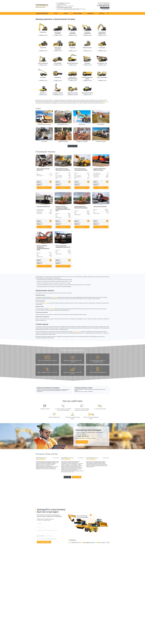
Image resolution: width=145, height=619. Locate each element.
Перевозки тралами (101, 141)
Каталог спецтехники (42, 13)
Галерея (65, 13)
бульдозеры (54, 297)
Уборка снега (82, 124)
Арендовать (44, 187)
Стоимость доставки (77, 331)
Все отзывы (67, 477)
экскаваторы (105, 101)
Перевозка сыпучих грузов (44, 124)
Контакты (101, 13)
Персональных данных (52, 538)
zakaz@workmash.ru (105, 9)
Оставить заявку (82, 442)
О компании (90, 13)
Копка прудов (101, 124)
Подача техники (77, 13)
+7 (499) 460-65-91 (103, 5)
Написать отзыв (76, 477)
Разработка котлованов (82, 141)
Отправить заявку (45, 542)
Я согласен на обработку (47, 538)
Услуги (56, 13)
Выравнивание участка (63, 124)
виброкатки (51, 308)
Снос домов (44, 141)
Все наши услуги (72, 146)
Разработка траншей (63, 141)
